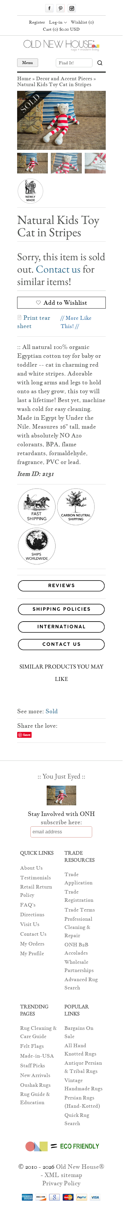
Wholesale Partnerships (79, 966)
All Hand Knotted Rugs (80, 1050)
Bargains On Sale (78, 1032)
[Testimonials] (61, 592)
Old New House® (80, 1167)
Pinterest (60, 8)
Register (37, 22)
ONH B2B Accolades (76, 949)
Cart (61, 29)
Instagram (72, 8)
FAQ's (27, 905)
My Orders (32, 944)
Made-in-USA (37, 1056)
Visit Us (29, 924)
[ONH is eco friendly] (61, 1152)
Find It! (66, 62)
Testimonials (35, 878)
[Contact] (61, 645)
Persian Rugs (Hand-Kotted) (82, 1102)
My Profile (32, 953)
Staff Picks (32, 1066)
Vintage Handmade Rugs (83, 1084)
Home (24, 79)
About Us (31, 868)
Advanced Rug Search (81, 983)
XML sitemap (63, 1175)
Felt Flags (32, 1046)
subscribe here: (61, 822)
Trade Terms (79, 910)
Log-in (55, 22)
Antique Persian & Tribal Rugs (83, 1067)
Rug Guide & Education (35, 1098)
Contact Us (33, 934)
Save (26, 734)
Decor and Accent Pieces (64, 79)
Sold (51, 711)
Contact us (58, 269)
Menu (27, 62)
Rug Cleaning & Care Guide (38, 1032)
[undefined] (61, 120)
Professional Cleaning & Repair (78, 927)
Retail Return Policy (36, 891)
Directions (32, 915)
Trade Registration (78, 896)
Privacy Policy (61, 1183)
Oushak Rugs (35, 1085)
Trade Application (78, 878)
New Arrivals (35, 1075)
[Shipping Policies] (61, 610)
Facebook (49, 8)
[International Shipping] (61, 628)
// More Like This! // (76, 322)
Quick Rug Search (76, 1119)
